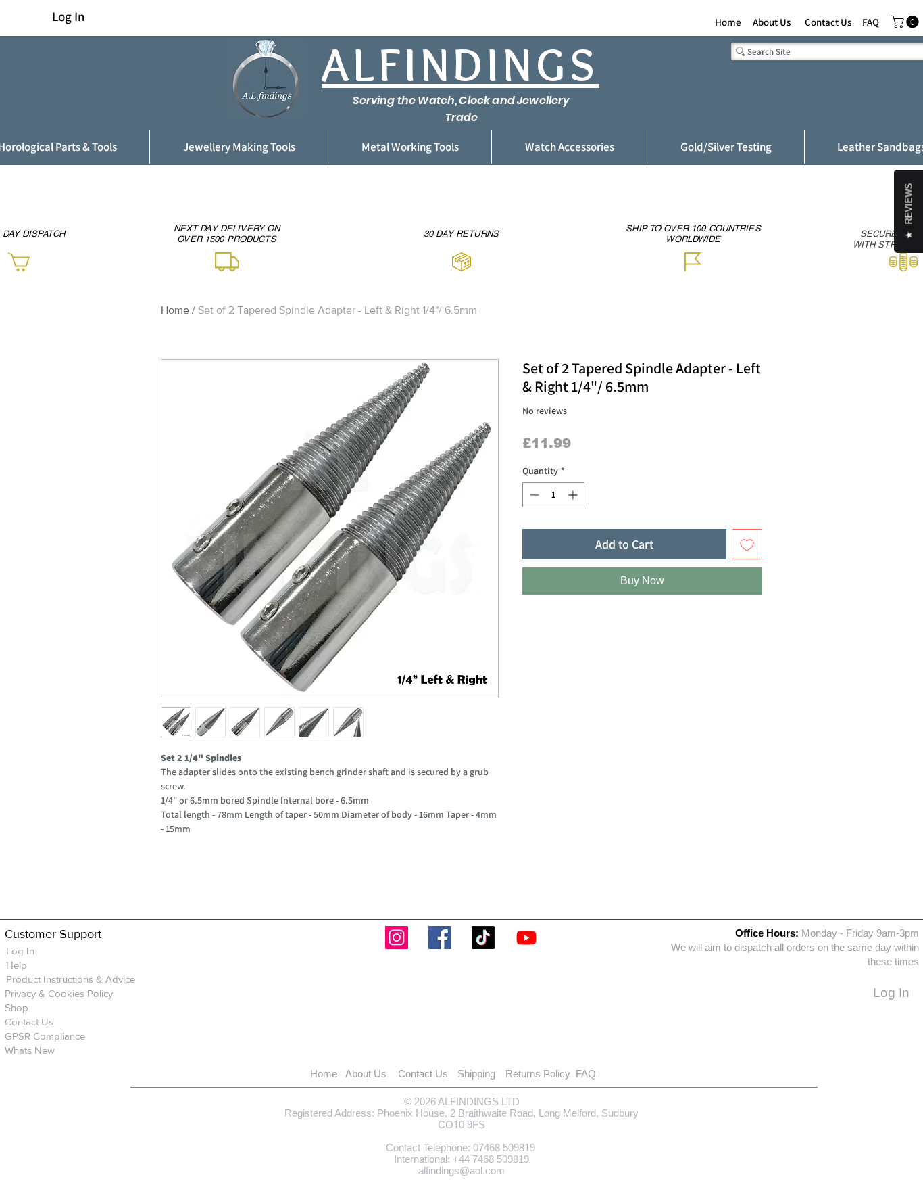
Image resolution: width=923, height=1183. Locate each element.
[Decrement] (532, 495)
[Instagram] (396, 937)
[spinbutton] (553, 495)
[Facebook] (439, 937)
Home (175, 310)
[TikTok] (483, 937)
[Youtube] (526, 937)
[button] (906, 22)
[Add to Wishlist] (747, 544)
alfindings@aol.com (461, 1170)
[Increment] (574, 495)
